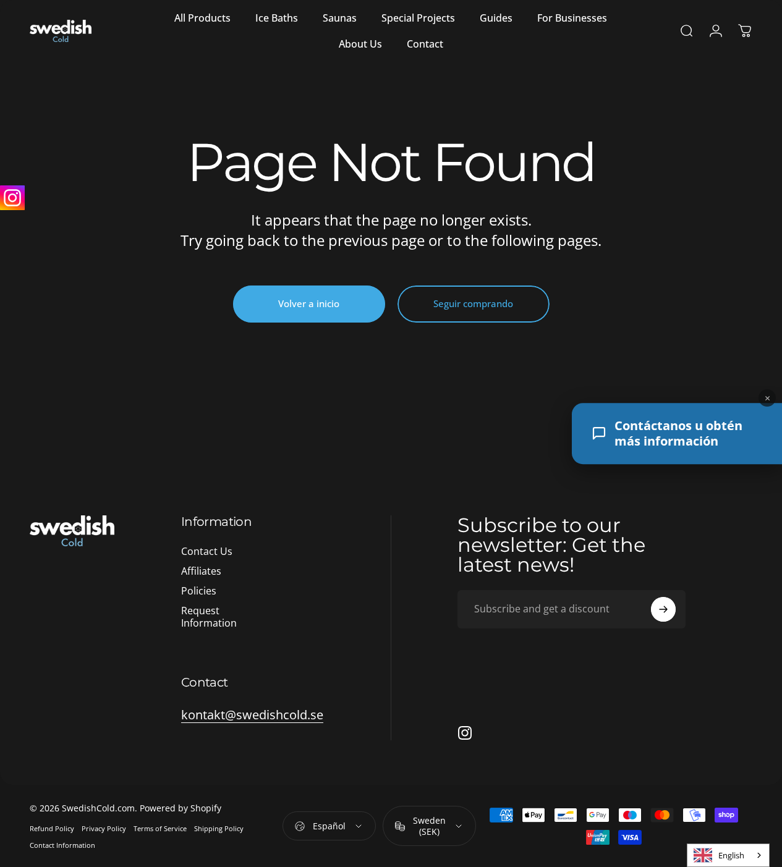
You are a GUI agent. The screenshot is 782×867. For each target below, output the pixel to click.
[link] (252, 714)
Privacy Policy (104, 828)
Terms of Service (160, 828)
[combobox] (728, 855)
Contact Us (206, 551)
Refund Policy (52, 828)
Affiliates (201, 571)
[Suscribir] (663, 609)
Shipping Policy (219, 828)
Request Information (209, 616)
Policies (198, 591)
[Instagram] (12, 197)
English (731, 855)
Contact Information (62, 845)
